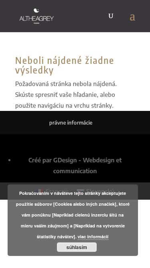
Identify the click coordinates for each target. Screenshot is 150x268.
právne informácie (70, 122)
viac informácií (93, 236)
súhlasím (76, 247)
